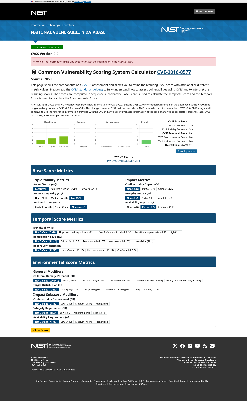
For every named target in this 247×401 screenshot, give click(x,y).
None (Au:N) (78, 207)
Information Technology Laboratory (52, 25)
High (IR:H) (99, 312)
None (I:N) (132, 198)
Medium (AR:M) (83, 321)
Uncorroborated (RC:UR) (100, 250)
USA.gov (143, 384)
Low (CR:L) (66, 303)
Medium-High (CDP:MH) (150, 280)
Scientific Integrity (178, 381)
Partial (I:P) (147, 198)
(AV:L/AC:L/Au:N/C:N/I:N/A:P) (123, 160)
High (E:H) (175, 232)
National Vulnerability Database (68, 32)
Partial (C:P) (148, 188)
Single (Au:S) (61, 207)
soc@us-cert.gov (208, 364)
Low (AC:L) (76, 198)
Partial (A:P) (148, 207)
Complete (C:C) (166, 188)
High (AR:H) (101, 321)
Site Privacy (41, 381)
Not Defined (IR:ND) (45, 312)
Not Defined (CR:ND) (46, 303)
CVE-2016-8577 (174, 72)
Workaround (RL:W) (119, 241)
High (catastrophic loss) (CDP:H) (183, 280)
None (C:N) (133, 188)
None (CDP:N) (69, 280)
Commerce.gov (115, 384)
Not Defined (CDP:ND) (47, 280)
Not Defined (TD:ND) (46, 289)
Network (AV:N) (88, 188)
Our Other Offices (66, 369)
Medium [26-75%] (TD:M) (119, 289)
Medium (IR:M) (82, 312)
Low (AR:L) (66, 321)
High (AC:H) (41, 198)
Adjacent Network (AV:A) (64, 188)
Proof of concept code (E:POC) (115, 232)
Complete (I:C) (164, 198)
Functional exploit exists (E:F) (150, 232)
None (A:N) (133, 207)
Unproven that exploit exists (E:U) (77, 232)
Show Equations (186, 151)
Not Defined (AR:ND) (46, 321)
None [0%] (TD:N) (70, 289)
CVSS (85, 85)
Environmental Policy (156, 381)
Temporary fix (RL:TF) (94, 241)
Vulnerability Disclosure (105, 381)
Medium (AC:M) (59, 198)
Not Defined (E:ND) (45, 232)
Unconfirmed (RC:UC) (72, 250)
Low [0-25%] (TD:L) (92, 289)
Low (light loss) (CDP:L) (93, 280)
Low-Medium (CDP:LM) (121, 280)
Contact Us (49, 369)
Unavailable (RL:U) (143, 241)
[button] (204, 11)
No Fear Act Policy (128, 381)
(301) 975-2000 (38, 364)
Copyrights (86, 381)
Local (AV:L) (41, 188)
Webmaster (36, 369)
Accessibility (55, 381)
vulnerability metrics (46, 47)
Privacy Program (71, 381)
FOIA (141, 381)
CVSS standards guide (85, 89)
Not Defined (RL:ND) (46, 241)
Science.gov (131, 384)
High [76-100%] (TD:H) (147, 289)
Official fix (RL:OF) (69, 241)
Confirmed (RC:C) (126, 250)
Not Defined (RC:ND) (46, 250)
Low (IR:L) (65, 312)
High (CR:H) (101, 303)
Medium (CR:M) (83, 303)
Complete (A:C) (166, 207)
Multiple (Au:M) (43, 207)
